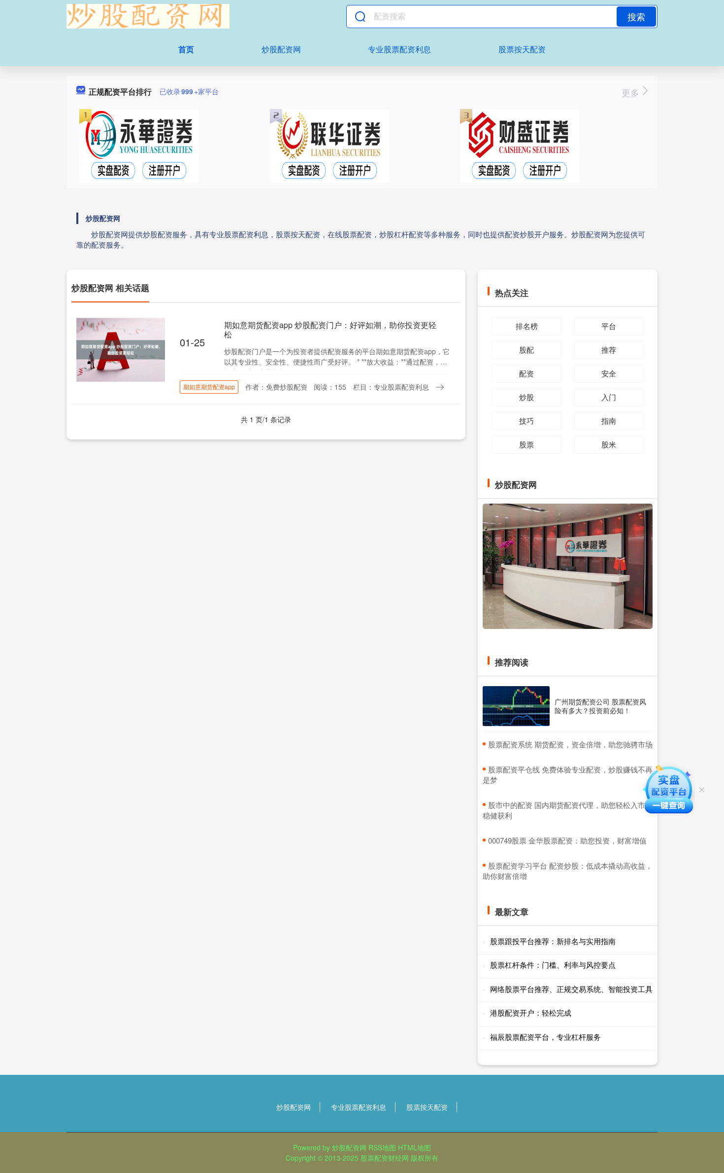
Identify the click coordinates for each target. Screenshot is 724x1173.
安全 (608, 373)
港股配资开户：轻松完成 (530, 1012)
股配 (526, 349)
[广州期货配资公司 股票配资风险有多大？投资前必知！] (516, 706)
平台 (608, 326)
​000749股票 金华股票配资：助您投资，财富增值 (567, 840)
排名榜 (527, 326)
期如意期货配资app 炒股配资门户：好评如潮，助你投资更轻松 (330, 329)
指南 (608, 420)
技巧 (526, 420)
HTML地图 (414, 1147)
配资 (526, 373)
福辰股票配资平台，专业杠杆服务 (545, 1036)
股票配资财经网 (385, 1158)
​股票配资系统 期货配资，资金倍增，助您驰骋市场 (570, 744)
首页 (186, 49)
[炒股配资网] (148, 16)
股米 (608, 444)
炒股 (526, 397)
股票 (526, 444)
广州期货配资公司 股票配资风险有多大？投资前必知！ (600, 705)
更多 (632, 92)
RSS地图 (382, 1147)
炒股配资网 (281, 49)
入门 (608, 397)
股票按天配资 (522, 49)
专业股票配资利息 (399, 49)
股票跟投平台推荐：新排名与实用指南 (553, 941)
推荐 (608, 349)
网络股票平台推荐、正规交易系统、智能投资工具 (571, 989)
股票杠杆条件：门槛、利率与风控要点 (553, 964)
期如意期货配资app (209, 386)
